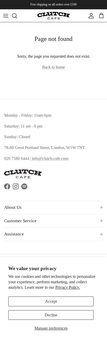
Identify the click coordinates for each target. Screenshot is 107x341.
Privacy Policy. (67, 287)
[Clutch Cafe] (53, 15)
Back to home (53, 67)
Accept (51, 301)
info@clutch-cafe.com (50, 158)
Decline (51, 315)
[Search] (17, 15)
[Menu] (5, 15)
